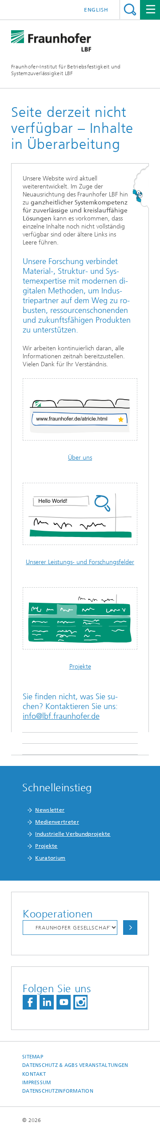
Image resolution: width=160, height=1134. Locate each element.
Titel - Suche (130, 9)
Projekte (80, 666)
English (96, 10)
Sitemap (32, 1057)
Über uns (80, 457)
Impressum (36, 1083)
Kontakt (34, 1074)
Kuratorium (50, 858)
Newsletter (49, 810)
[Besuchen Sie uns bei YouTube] (63, 1002)
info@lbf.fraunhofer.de (61, 716)
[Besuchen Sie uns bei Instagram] (80, 1002)
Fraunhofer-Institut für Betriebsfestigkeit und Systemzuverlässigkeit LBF (66, 70)
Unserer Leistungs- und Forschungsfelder (80, 562)
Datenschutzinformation (57, 1091)
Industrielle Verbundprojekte (72, 834)
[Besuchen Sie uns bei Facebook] (30, 1002)
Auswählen (130, 927)
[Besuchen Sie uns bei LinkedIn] (47, 1002)
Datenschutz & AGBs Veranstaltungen (75, 1065)
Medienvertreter (57, 822)
